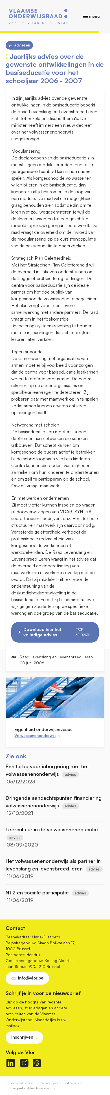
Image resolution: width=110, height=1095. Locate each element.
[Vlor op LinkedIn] (11, 1063)
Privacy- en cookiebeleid (62, 1083)
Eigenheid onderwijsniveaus (43, 729)
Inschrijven (22, 1037)
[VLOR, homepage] (38, 16)
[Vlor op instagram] (24, 1063)
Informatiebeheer (20, 1083)
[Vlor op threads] (37, 1063)
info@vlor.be (30, 978)
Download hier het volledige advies (56, 632)
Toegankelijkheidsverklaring (32, 1088)
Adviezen (22, 45)
